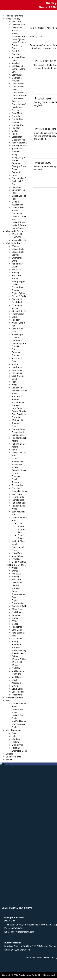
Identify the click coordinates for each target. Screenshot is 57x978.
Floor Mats (17, 113)
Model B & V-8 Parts (15, 564)
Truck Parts (17, 552)
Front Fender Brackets (18, 404)
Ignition (15, 364)
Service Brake (18, 248)
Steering (15, 110)
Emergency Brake (17, 259)
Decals (15, 733)
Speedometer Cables (18, 655)
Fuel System (17, 611)
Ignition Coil (17, 148)
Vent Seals (16, 676)
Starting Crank (18, 124)
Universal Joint (18, 24)
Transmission (18, 83)
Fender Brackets (19, 142)
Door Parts (17, 493)
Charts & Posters (16, 740)
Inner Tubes (17, 555)
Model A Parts (12, 242)
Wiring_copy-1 (18, 157)
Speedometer (18, 461)
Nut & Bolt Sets (19, 502)
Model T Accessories (17, 203)
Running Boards (19, 145)
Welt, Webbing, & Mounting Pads (19, 423)
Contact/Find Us (13, 756)
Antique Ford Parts (14, 15)
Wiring (15, 154)
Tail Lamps (17, 372)
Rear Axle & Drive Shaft (17, 581)
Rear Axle (16, 21)
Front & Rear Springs (18, 120)
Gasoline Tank (18, 36)
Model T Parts (12, 18)
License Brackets (16, 587)
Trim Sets (16, 558)
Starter (15, 160)
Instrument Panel (17, 360)
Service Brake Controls (18, 253)
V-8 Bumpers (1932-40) (18, 672)
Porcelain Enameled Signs (19, 489)
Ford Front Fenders (17, 398)
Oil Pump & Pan (19, 310)
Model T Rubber (19, 225)
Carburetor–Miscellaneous (18, 138)
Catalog (9, 753)
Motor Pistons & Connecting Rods (19, 45)
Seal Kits (16, 668)
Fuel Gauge (17, 334)
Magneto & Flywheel (17, 79)
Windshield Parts (13, 231)
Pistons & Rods (19, 296)
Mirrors (15, 685)
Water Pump (17, 609)
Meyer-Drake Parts (14, 697)
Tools (14, 458)
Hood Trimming (19, 650)
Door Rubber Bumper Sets (21, 528)
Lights (14, 175)
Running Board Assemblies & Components (19, 431)
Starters (15, 355)
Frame (15, 278)
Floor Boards (18, 496)
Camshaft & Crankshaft (17, 300)
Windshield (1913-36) (17, 236)
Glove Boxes (17, 688)
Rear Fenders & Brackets (19, 416)
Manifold (16, 62)
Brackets (16, 116)
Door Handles (18, 691)
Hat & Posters (18, 228)
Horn (14, 381)
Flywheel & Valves (17, 306)
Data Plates (17, 213)
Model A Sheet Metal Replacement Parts (18, 545)
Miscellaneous (12, 730)
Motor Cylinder (18, 39)
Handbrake (17, 107)
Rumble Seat (18, 499)
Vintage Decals (19, 240)
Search (9, 759)
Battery (15, 641)
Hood (14, 133)
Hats (14, 735)
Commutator (17, 74)
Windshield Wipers (17, 466)
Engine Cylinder (19, 293)
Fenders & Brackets (16, 646)
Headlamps (17, 366)
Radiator (16, 127)
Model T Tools (18, 222)
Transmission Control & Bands (19, 94)
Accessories (17, 485)
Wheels (15, 33)
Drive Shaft (17, 27)
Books (9, 700)
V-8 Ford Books (19, 721)
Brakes (15, 570)
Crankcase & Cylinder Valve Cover (18, 68)
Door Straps (21, 537)
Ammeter (16, 151)
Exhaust (15, 591)
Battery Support (19, 281)
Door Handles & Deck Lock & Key (19, 181)
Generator (16, 163)
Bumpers (16, 476)
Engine (15, 600)
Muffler (15, 130)
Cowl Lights (17, 369)
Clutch (15, 316)
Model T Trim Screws (18, 209)
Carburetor (17, 172)
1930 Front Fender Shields (19, 410)
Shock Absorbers (16, 481)
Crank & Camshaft (16, 52)
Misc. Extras (17, 744)
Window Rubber (19, 659)
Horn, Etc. (16, 186)
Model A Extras (19, 561)
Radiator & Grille (19, 606)
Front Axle (16, 30)
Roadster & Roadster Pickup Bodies (19, 390)
